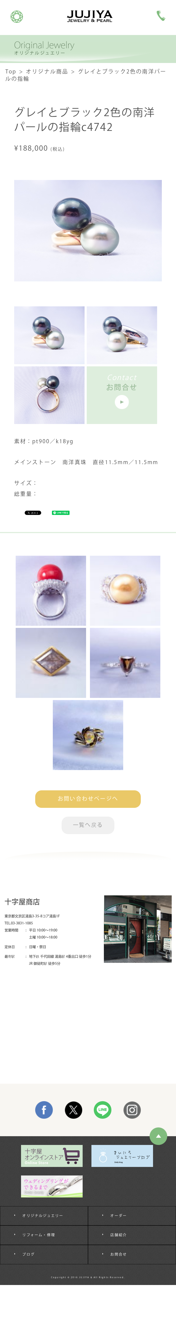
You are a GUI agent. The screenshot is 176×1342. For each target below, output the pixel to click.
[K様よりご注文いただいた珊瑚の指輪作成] (51, 591)
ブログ (28, 1254)
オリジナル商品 (47, 72)
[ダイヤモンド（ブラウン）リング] (125, 663)
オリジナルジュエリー (42, 1215)
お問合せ (118, 1254)
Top (11, 72)
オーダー (118, 1215)
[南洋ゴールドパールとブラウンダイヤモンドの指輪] (125, 591)
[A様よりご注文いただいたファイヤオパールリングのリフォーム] (88, 735)
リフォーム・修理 (38, 1235)
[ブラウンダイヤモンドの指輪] (51, 663)
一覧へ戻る (88, 825)
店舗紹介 (118, 1235)
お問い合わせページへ (88, 799)
